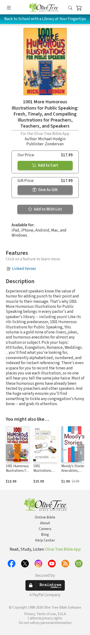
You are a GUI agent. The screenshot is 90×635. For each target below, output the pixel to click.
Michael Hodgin (52, 139)
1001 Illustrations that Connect (43, 471)
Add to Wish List (47, 209)
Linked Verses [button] (24, 269)
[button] (70, 8)
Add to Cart (47, 165)
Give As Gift (47, 190)
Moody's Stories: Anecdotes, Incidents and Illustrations (73, 473)
